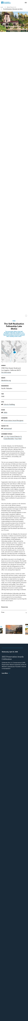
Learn (2, 7)
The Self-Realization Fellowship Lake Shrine (13, 9)
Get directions (6, 372)
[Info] (26, 315)
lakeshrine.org (6, 380)
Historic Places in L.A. (11, 7)
